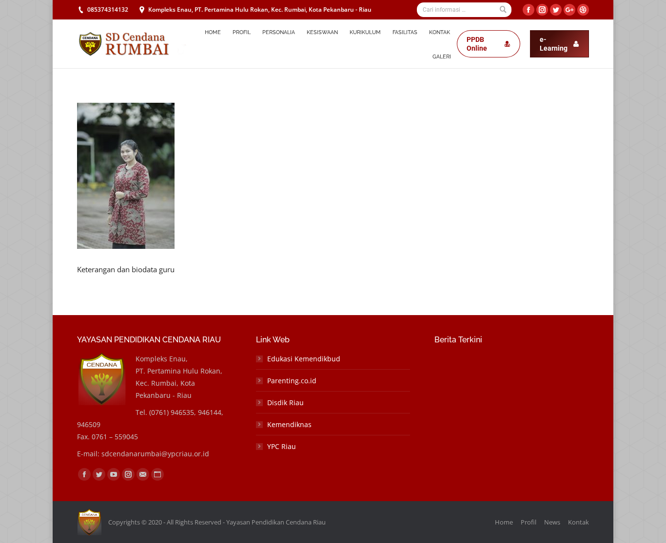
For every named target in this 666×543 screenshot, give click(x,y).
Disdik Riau (285, 402)
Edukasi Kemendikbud (303, 358)
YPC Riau (281, 446)
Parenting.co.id (291, 380)
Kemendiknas (289, 424)
